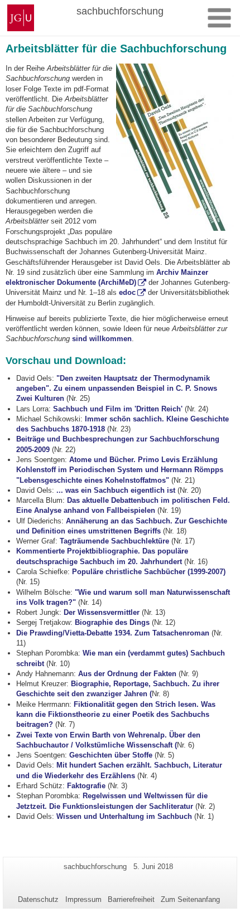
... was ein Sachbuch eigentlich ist (115, 490)
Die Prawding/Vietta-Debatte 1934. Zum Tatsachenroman (112, 633)
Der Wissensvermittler (102, 612)
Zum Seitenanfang (190, 899)
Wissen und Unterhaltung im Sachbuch (124, 816)
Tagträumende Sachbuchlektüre (114, 541)
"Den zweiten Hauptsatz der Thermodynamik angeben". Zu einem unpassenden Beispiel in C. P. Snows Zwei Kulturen (116, 388)
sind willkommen (102, 338)
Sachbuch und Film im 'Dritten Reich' (118, 409)
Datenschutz (38, 899)
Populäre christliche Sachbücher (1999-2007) (148, 571)
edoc (127, 292)
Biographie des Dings (112, 622)
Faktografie (86, 786)
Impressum (83, 899)
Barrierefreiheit (131, 899)
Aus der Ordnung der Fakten (127, 673)
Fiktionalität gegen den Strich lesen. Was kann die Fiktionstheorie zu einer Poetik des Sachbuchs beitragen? (115, 714)
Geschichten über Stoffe (110, 755)
